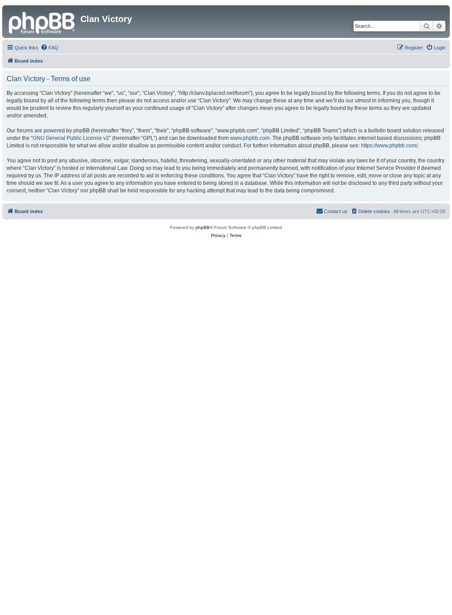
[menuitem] (49, 47)
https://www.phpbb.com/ (389, 145)
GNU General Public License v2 (71, 138)
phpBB (203, 227)
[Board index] (42, 22)
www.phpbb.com (250, 138)
